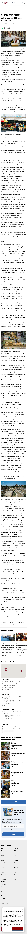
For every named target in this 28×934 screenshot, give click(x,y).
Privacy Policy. (6, 925)
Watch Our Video (4, 901)
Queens (2, 872)
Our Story (3, 898)
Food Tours (3, 884)
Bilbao (15, 850)
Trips (2, 889)
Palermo (16, 867)
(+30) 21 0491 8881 (8, 703)
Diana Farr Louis (7, 20)
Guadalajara (16, 853)
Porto (15, 870)
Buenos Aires (3, 853)
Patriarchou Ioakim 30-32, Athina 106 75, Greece (13, 712)
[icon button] (2, 2)
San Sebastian (4, 874)
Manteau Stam (21, 622)
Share (5, 24)
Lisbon (2, 858)
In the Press (3, 905)
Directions (6, 689)
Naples (15, 862)
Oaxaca (15, 865)
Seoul (15, 874)
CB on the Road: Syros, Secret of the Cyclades (7, 646)
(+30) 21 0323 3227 (8, 687)
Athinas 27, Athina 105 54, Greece (12, 681)
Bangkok (16, 848)
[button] (6, 670)
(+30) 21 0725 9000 (8, 718)
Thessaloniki (3, 879)
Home (2, 9)
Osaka (2, 867)
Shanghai (3, 877)
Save (13, 24)
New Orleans (3, 865)
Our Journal (3, 893)
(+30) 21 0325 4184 (8, 731)
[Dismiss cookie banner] (22, 909)
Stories (6, 9)
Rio (15, 872)
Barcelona (3, 850)
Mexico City (3, 862)
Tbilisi (15, 877)
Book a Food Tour (13, 802)
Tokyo (15, 879)
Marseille (16, 860)
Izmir (15, 855)
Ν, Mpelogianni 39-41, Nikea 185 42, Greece (13, 697)
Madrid (2, 860)
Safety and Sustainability (6, 903)
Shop (2, 891)
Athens (2, 643)
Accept (17, 928)
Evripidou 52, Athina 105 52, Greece (12, 726)
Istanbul (2, 855)
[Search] (10, 3)
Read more (3, 655)
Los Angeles (16, 858)
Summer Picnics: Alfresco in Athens (17, 9)
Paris (2, 870)
